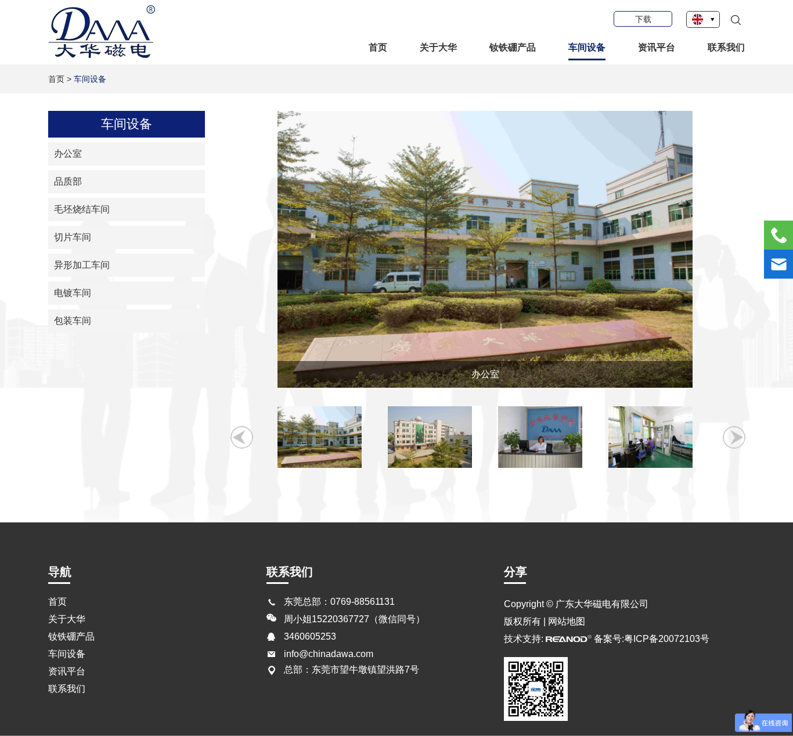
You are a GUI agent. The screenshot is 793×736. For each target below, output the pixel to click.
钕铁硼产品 (512, 47)
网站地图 (566, 621)
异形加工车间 (82, 265)
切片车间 (72, 237)
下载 (643, 19)
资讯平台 (656, 47)
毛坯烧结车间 (82, 209)
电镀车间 (72, 293)
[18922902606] (778, 235)
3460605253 (310, 636)
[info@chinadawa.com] (778, 264)
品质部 (68, 181)
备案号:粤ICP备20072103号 (651, 639)
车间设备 (586, 47)
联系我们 (726, 47)
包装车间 (72, 321)
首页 (378, 47)
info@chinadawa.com (328, 654)
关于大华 (438, 47)
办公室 (68, 153)
